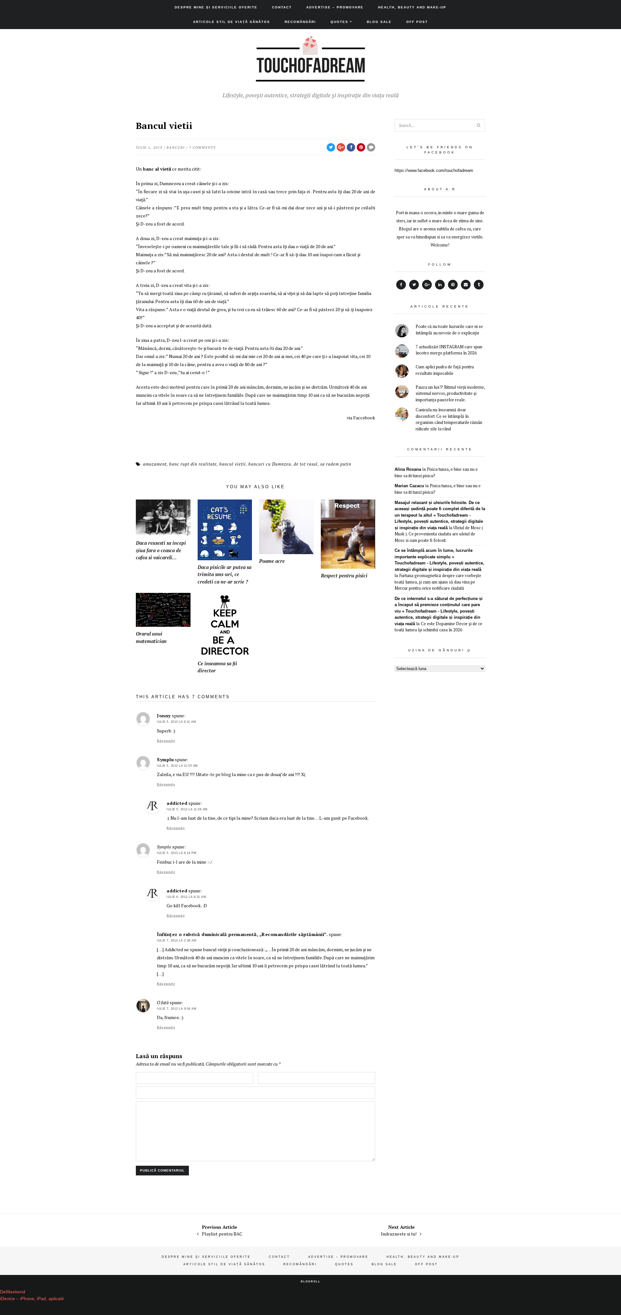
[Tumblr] (479, 284)
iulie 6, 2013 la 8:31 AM (186, 897)
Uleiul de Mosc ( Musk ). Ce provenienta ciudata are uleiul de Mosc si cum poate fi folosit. (439, 534)
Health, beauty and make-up (412, 7)
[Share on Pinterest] (361, 147)
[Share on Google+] (341, 147)
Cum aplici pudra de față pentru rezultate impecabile (445, 370)
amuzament (155, 464)
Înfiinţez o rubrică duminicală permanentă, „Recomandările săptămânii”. (242, 934)
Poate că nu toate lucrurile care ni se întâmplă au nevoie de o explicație (449, 329)
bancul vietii (232, 464)
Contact (282, 7)
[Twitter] (414, 284)
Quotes (339, 22)
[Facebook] (401, 284)
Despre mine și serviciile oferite (216, 7)
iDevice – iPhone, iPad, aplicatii (32, 1298)
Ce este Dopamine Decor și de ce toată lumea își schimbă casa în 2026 (438, 627)
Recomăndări (300, 22)
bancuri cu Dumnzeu (269, 464)
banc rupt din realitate (193, 464)
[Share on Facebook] (351, 147)
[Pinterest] (453, 284)
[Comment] (371, 147)
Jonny (164, 715)
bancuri (176, 147)
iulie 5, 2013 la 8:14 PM (176, 853)
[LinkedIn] (440, 284)
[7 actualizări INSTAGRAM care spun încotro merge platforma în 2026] (402, 352)
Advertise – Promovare (335, 7)
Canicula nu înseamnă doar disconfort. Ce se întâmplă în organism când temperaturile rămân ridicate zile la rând (449, 419)
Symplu (165, 759)
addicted (177, 803)
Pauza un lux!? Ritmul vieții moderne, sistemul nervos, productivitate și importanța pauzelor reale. (450, 393)
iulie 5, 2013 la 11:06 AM (187, 809)
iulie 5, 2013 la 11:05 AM (177, 765)
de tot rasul (306, 464)
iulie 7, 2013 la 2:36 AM (176, 940)
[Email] (466, 284)
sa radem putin (335, 464)
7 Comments (202, 147)
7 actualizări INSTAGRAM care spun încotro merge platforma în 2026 (449, 350)
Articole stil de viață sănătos (231, 22)
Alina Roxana (408, 469)
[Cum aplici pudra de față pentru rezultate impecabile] (402, 372)
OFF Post (417, 22)
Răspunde (166, 741)
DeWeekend (12, 1291)
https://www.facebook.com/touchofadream (434, 170)
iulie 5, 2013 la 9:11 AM (176, 721)
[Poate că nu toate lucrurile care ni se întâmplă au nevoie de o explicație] (402, 331)
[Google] (427, 284)
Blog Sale (379, 22)
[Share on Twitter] (331, 147)
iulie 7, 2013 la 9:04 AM (176, 1008)
